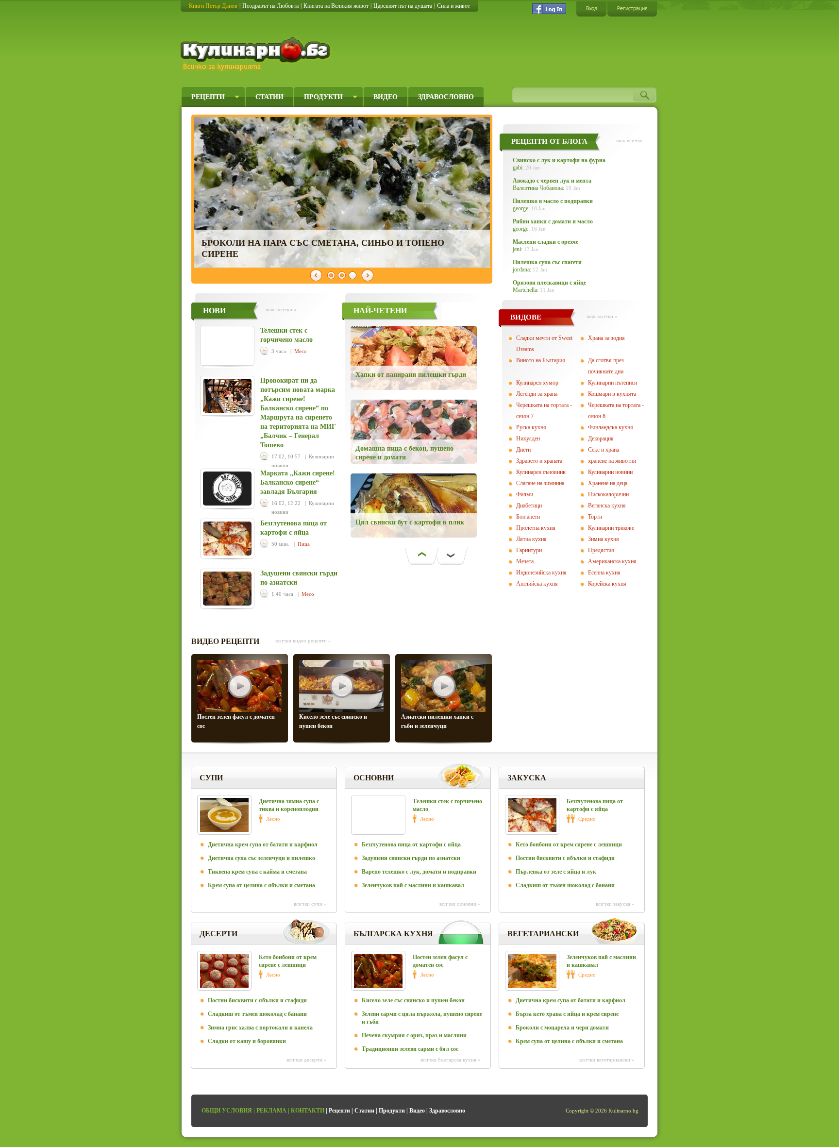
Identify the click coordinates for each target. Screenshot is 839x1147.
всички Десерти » (306, 1060)
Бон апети (528, 516)
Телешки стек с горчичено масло (447, 805)
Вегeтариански (543, 933)
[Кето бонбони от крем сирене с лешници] (224, 971)
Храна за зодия (606, 338)
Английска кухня (537, 583)
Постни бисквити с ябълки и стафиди (565, 858)
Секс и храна (603, 449)
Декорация (601, 438)
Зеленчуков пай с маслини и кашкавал (413, 885)
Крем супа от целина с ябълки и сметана (261, 885)
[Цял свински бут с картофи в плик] (421, 505)
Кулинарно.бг (256, 54)
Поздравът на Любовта (270, 5)
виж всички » (281, 309)
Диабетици (529, 505)
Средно (587, 819)
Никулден (528, 438)
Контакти (307, 1110)
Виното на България (540, 360)
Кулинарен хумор (537, 382)
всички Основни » (460, 904)
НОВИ (214, 310)
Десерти (218, 933)
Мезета (525, 561)
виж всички (629, 140)
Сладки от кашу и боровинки (247, 1041)
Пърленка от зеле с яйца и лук (556, 871)
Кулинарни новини (610, 472)
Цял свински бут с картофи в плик (409, 522)
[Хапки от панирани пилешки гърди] (421, 358)
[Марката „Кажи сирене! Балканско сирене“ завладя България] (227, 489)
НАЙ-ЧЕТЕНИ (380, 310)
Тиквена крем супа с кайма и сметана (257, 871)
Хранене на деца (607, 483)
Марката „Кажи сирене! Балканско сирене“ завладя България (297, 482)
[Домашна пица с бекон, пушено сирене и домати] (421, 432)
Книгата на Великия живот (336, 5)
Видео (385, 97)
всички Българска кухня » (450, 1060)
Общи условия (226, 1110)
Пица (304, 544)
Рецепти (208, 97)
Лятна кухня (531, 539)
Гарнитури (529, 550)
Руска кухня (531, 427)
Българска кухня (393, 933)
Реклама (271, 1110)
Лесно (273, 819)
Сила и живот (453, 5)
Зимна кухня (603, 539)
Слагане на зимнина (540, 483)
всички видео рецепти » (303, 640)
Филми (524, 494)
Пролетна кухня (535, 527)
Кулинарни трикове (611, 527)
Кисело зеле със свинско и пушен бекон (413, 1000)
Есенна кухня (604, 572)
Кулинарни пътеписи (612, 382)
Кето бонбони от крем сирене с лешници (569, 844)
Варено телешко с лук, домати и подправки (419, 871)
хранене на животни (612, 460)
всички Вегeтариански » (607, 1060)
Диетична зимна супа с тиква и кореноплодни (289, 805)
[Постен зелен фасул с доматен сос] (378, 971)
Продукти (323, 97)
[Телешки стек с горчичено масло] (227, 346)
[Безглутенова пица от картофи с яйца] (227, 539)
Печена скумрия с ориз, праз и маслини (414, 1035)
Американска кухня (612, 561)
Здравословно (446, 97)
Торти (595, 516)
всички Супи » (310, 904)
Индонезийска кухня (541, 572)
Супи (211, 778)
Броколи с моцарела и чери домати (562, 1027)
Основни (373, 778)
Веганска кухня (607, 505)
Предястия (601, 550)
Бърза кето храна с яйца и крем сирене (567, 1014)
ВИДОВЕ (525, 317)
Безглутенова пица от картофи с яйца (411, 844)
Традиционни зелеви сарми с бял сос (410, 1049)
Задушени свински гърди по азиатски (411, 858)
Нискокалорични (608, 494)
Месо (300, 351)
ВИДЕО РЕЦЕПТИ (225, 641)
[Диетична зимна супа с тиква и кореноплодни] (224, 815)
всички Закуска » (615, 904)
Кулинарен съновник (541, 472)
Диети (523, 449)
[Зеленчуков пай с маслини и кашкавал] (532, 971)
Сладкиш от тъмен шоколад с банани (565, 885)
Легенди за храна (536, 393)
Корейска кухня (607, 583)
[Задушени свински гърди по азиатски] (227, 589)
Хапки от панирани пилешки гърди (410, 374)
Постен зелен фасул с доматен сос (440, 961)
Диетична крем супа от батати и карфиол (263, 844)
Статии (269, 97)
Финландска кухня (610, 427)
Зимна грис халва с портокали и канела (260, 1027)
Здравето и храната (539, 460)
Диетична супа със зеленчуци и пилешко (261, 858)
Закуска (526, 778)
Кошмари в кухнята (612, 393)
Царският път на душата (402, 5)
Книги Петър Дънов (213, 5)
